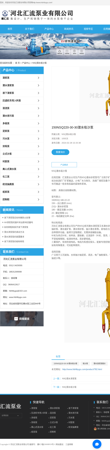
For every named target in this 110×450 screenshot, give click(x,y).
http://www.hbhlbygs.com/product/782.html (82, 369)
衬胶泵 (6, 161)
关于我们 (29, 29)
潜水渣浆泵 (8, 85)
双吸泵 (6, 146)
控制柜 (6, 199)
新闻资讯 (68, 29)
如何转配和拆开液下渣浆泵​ (16, 227)
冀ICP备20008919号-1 (46, 444)
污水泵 (6, 138)
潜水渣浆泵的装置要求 (14, 237)
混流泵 (6, 108)
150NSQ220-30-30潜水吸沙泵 (65, 364)
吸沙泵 (85, 364)
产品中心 (49, 29)
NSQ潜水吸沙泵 (39, 63)
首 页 (17, 63)
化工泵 (6, 176)
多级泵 (6, 123)
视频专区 (88, 29)
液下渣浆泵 (8, 93)
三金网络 (69, 444)
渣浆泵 (6, 78)
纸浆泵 (6, 192)
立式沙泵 (7, 154)
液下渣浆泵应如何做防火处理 (17, 217)
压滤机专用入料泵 (12, 100)
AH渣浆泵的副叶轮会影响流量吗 (18, 222)
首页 (10, 29)
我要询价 (60, 152)
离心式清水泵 (9, 169)
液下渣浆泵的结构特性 (14, 241)
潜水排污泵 (8, 116)
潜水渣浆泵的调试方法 (14, 232)
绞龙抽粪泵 (8, 184)
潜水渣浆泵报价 (100, 364)
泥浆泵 (6, 131)
